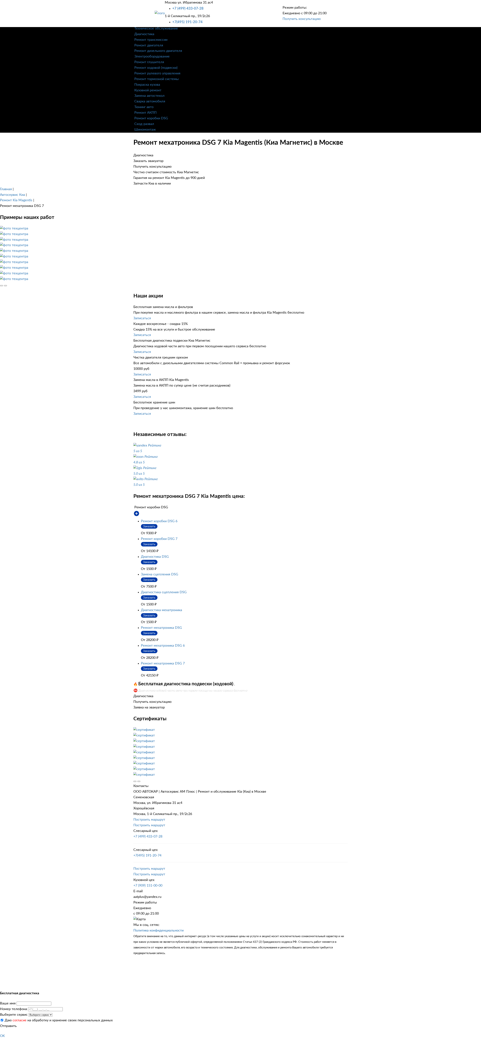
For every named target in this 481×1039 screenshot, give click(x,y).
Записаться (142, 318)
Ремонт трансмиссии (150, 40)
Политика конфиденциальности (158, 930)
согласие (19, 1020)
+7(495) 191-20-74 (187, 22)
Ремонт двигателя (148, 45)
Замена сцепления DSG (159, 574)
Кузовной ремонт (147, 90)
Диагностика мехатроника (161, 610)
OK (2, 1036)
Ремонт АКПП (145, 112)
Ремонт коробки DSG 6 (159, 521)
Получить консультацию (302, 19)
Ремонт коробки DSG (151, 118)
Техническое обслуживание (156, 28)
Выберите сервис (14, 1014)
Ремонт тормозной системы (156, 79)
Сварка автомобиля (149, 101)
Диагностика (144, 34)
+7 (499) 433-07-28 (187, 8)
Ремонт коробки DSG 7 (159, 539)
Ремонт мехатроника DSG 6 (163, 645)
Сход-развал (144, 124)
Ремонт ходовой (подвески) (156, 68)
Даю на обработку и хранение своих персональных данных (58, 1020)
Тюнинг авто (144, 107)
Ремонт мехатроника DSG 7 (163, 663)
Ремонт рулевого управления (157, 73)
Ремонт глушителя (149, 62)
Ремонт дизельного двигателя (158, 51)
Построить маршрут (149, 819)
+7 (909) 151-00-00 (147, 885)
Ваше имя (8, 1003)
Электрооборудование (152, 56)
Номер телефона (13, 1009)
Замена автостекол (149, 96)
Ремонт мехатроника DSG (161, 628)
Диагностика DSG (155, 556)
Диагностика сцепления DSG (164, 592)
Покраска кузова (147, 84)
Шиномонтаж (145, 129)
